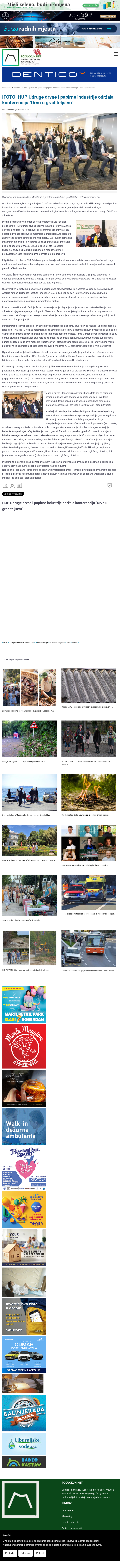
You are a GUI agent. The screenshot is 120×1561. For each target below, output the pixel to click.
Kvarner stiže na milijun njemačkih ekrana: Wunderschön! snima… (29, 860)
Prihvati (40, 1553)
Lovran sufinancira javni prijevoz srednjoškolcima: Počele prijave (87, 971)
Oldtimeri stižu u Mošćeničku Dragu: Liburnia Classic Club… (26, 815)
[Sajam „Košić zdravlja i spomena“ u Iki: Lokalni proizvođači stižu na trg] (29, 895)
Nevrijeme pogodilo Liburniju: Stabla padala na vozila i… (24, 761)
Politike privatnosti (72, 1528)
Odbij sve (25, 1553)
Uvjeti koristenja (70, 1522)
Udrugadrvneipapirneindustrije (21, 642)
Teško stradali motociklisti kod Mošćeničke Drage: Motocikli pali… (88, 914)
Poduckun (6, 88)
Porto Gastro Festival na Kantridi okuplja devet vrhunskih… (85, 865)
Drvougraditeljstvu (57, 642)
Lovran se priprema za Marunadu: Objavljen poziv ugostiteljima (28, 711)
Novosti (17, 88)
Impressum (68, 1510)
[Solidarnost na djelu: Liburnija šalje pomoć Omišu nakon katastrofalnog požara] (88, 792)
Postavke (10, 1553)
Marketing (67, 1516)
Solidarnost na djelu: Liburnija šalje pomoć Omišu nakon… (85, 815)
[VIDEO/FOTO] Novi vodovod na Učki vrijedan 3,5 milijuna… (26, 970)
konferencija (42, 642)
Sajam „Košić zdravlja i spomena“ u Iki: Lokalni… (21, 920)
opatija (74, 642)
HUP (5, 642)
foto (68, 642)
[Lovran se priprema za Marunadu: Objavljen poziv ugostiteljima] (29, 687)
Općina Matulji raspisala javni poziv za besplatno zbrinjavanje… (87, 707)
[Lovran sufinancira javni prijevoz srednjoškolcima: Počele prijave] (88, 948)
